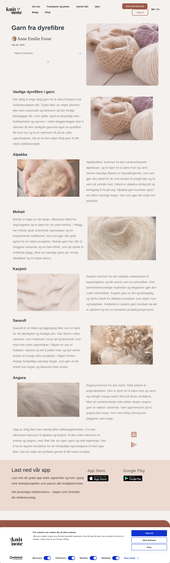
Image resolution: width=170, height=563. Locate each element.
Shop (48, 12)
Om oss (36, 6)
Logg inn (140, 12)
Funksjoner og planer (58, 6)
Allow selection (149, 540)
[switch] (71, 558)
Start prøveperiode (135, 6)
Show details (129, 558)
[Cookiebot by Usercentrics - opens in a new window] (16, 558)
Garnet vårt (82, 6)
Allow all (149, 533)
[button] (80, 53)
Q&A (97, 6)
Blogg (35, 12)
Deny (149, 547)
